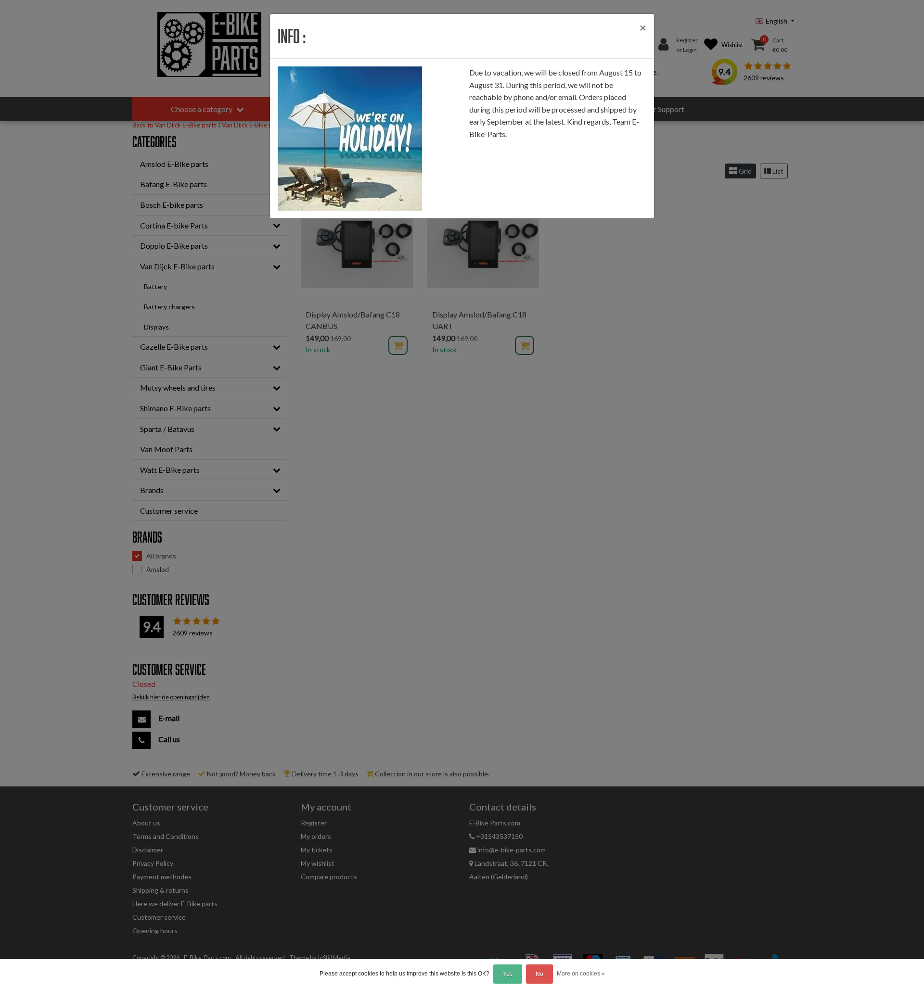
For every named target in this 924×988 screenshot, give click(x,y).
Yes (508, 974)
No (539, 974)
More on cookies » (581, 973)
